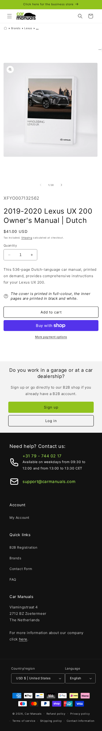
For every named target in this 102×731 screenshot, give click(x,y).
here (23, 639)
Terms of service (23, 720)
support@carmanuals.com (49, 481)
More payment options (51, 337)
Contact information (80, 720)
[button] (9, 16)
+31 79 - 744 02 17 (42, 456)
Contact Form (20, 569)
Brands (16, 28)
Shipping (26, 237)
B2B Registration (23, 547)
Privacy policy (80, 713)
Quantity (10, 245)
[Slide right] (61, 185)
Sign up (51, 407)
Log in (51, 420)
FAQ (12, 579)
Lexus (28, 28)
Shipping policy (51, 720)
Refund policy (55, 713)
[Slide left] (40, 185)
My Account (19, 517)
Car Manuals (33, 713)
